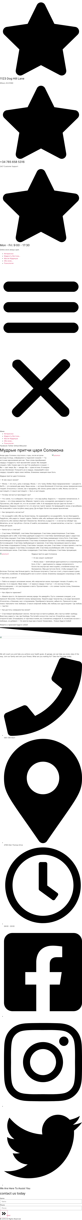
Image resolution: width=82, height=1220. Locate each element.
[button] (41, 348)
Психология (9, 263)
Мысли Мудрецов (11, 258)
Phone (2, 1205)
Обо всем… (8, 261)
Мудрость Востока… (12, 256)
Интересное (8, 254)
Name (2, 1198)
